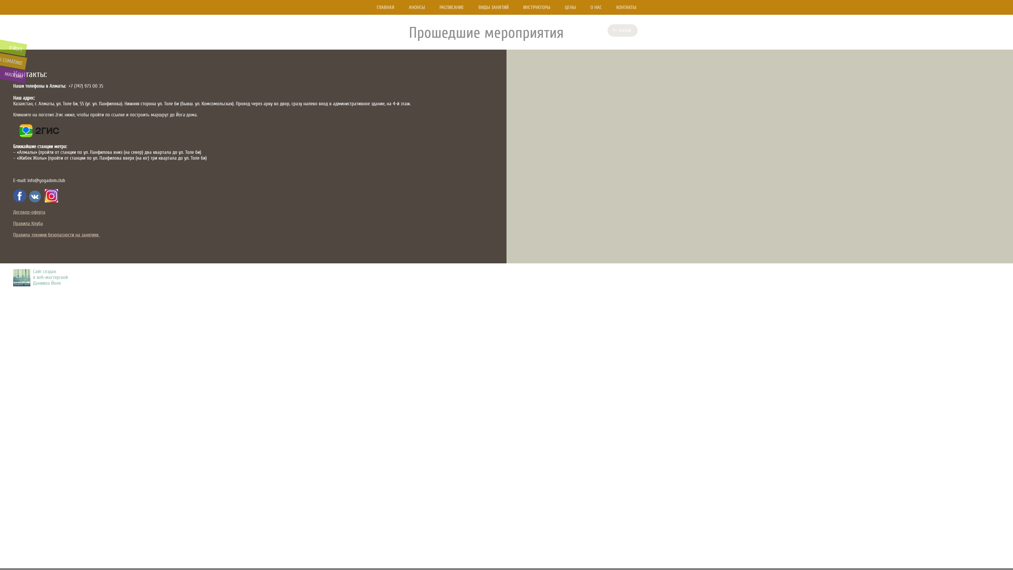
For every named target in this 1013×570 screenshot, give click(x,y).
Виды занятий (494, 7)
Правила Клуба (28, 223)
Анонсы (417, 7)
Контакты (626, 7)
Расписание (451, 7)
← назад (623, 30)
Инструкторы (536, 7)
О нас (596, 7)
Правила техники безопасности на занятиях (56, 235)
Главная (385, 7)
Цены (570, 7)
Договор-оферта (29, 212)
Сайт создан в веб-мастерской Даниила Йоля (50, 277)
